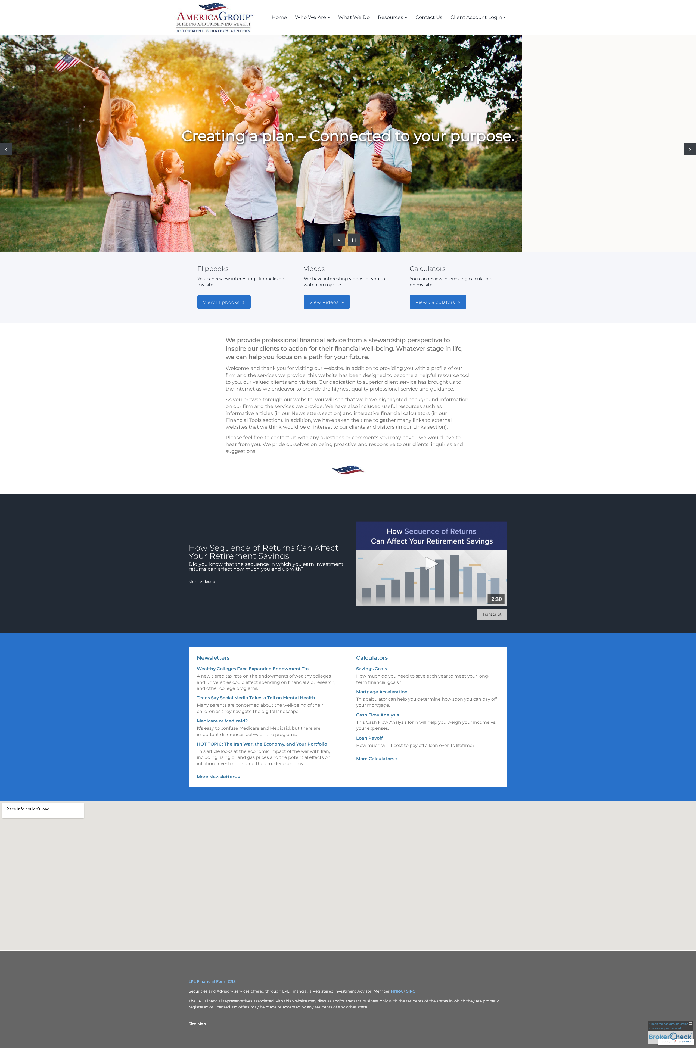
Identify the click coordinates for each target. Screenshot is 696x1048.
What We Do (354, 17)
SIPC (410, 991)
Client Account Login (476, 17)
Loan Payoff (369, 738)
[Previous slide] (6, 149)
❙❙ (354, 239)
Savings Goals (371, 668)
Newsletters (213, 657)
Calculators (372, 657)
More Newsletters (218, 776)
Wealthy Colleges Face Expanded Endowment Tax (253, 668)
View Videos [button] (324, 302)
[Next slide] (690, 149)
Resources (390, 17)
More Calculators (377, 758)
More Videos (202, 582)
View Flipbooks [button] (221, 302)
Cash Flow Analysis (377, 715)
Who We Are (310, 17)
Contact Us (428, 17)
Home (279, 17)
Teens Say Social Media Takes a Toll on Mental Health (256, 697)
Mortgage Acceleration (382, 691)
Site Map (197, 1023)
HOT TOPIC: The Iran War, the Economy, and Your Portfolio (262, 744)
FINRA (397, 991)
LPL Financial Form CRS (212, 981)
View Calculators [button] (435, 302)
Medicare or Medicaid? (222, 720)
